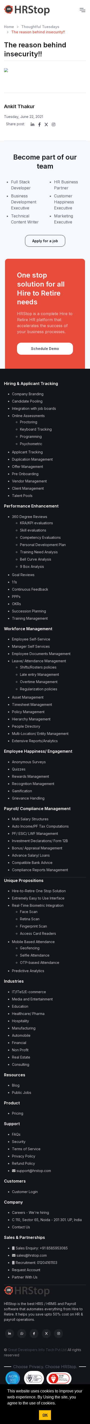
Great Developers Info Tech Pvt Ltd (37, 1350)
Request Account (26, 1270)
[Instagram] (53, 124)
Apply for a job (45, 241)
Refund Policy (23, 1163)
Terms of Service (26, 1149)
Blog (16, 1085)
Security (19, 1141)
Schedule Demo (45, 348)
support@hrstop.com (33, 1171)
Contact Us (21, 1227)
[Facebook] (39, 124)
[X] (46, 124)
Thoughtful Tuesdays (40, 27)
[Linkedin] (32, 124)
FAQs (16, 1134)
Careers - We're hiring (30, 1212)
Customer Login (25, 1192)
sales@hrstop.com (31, 1255)
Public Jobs (21, 1092)
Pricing (17, 1113)
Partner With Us (25, 1277)
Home (9, 27)
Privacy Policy (23, 1156)
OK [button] (45, 1415)
